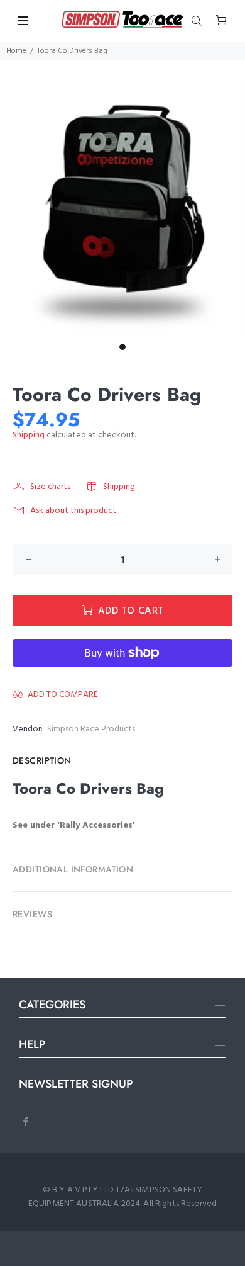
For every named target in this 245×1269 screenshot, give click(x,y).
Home (16, 51)
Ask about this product (73, 511)
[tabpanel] (122, 209)
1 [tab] (122, 347)
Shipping (29, 435)
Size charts (50, 487)
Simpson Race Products (91, 729)
